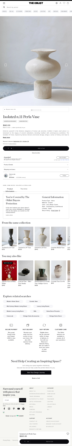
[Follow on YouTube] (18, 408)
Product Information (10, 190)
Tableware (64, 11)
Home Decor (51, 394)
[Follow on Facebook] (4, 408)
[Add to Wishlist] (68, 434)
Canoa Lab (12, 174)
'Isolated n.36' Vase (8, 247)
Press (31, 407)
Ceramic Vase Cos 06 (58, 281)
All (48, 409)
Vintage (55, 11)
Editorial (32, 404)
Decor (35, 11)
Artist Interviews (35, 401)
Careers (32, 409)
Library (49, 407)
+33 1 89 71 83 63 (64, 160)
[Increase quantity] (11, 148)
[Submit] (4, 7)
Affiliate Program (35, 412)
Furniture (28, 11)
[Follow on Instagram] (9, 408)
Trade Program (34, 396)
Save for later (36, 153)
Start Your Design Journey (36, 372)
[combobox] (36, 7)
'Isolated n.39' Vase (24, 247)
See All (11, 11)
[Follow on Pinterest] (14, 408)
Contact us (33, 421)
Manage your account (53, 424)
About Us (32, 391)
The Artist (23, 189)
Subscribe (23, 400)
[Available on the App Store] (12, 412)
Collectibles (51, 404)
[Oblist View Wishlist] (64, 3)
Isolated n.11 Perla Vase (28, 434)
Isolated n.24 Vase (41, 247)
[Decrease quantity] (5, 148)
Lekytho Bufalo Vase (57, 247)
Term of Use (15, 440)
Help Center (33, 424)
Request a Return (35, 429)
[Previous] (5, 65)
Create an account (52, 421)
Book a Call (36, 378)
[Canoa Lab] (6, 176)
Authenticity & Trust (36, 399)
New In (4, 11)
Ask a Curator (62, 157)
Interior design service (37, 394)
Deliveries (32, 426)
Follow (64, 175)
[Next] (66, 65)
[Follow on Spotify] (23, 408)
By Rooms (19, 11)
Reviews (32, 415)
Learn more (9, 215)
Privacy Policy (6, 440)
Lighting (42, 11)
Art (49, 11)
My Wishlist (50, 426)
